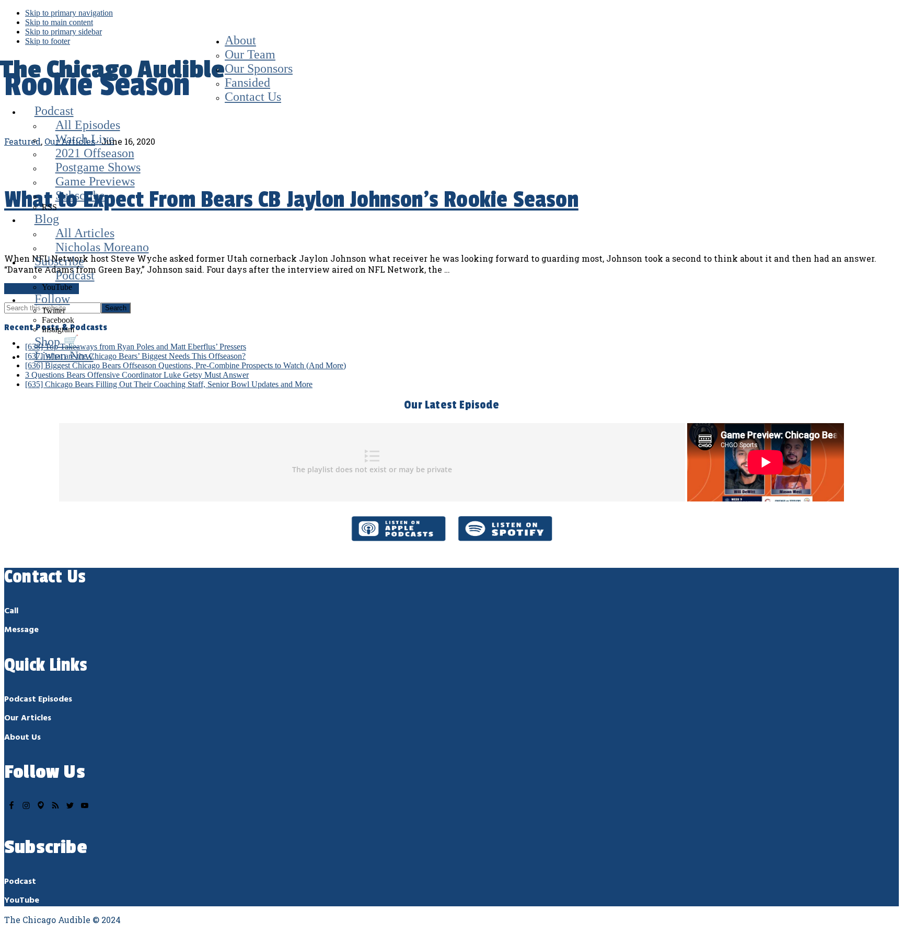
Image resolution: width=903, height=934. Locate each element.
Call (11, 611)
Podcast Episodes (38, 699)
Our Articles (27, 718)
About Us (22, 737)
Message (21, 630)
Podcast (20, 882)
